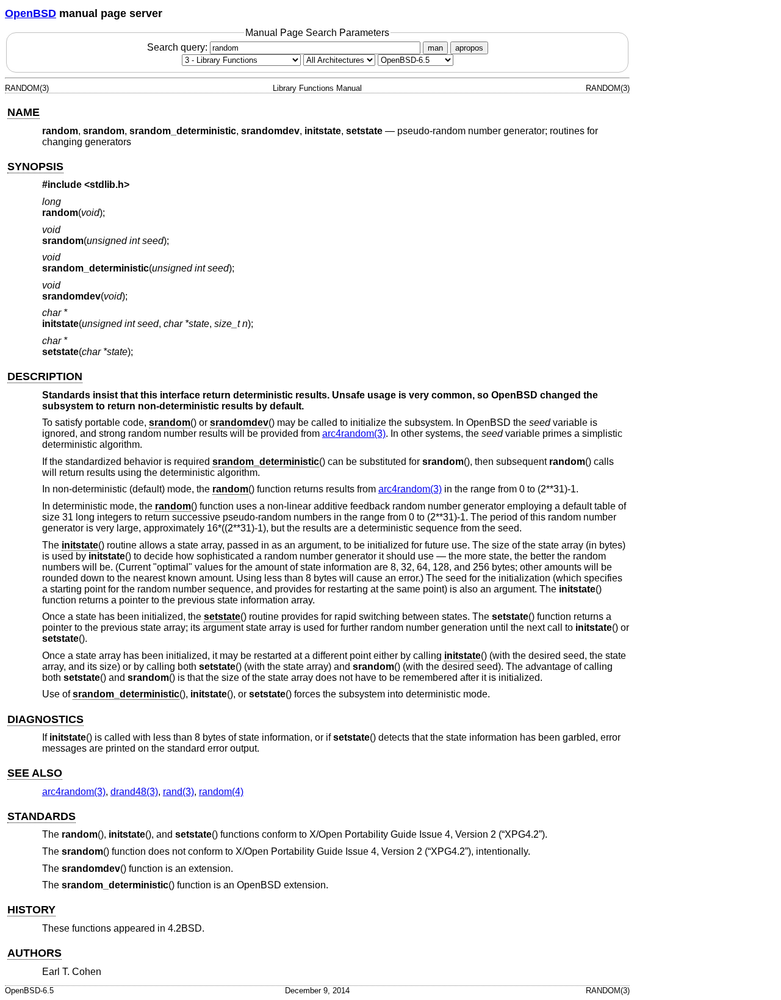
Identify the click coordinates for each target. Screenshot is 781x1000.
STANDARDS (41, 816)
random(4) (221, 791)
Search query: (178, 47)
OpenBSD (30, 13)
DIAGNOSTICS (45, 719)
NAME (23, 112)
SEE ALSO (34, 773)
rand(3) (178, 791)
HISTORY (31, 910)
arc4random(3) (354, 433)
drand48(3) (134, 791)
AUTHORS (34, 953)
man (435, 47)
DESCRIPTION (44, 376)
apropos (469, 47)
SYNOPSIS (35, 166)
